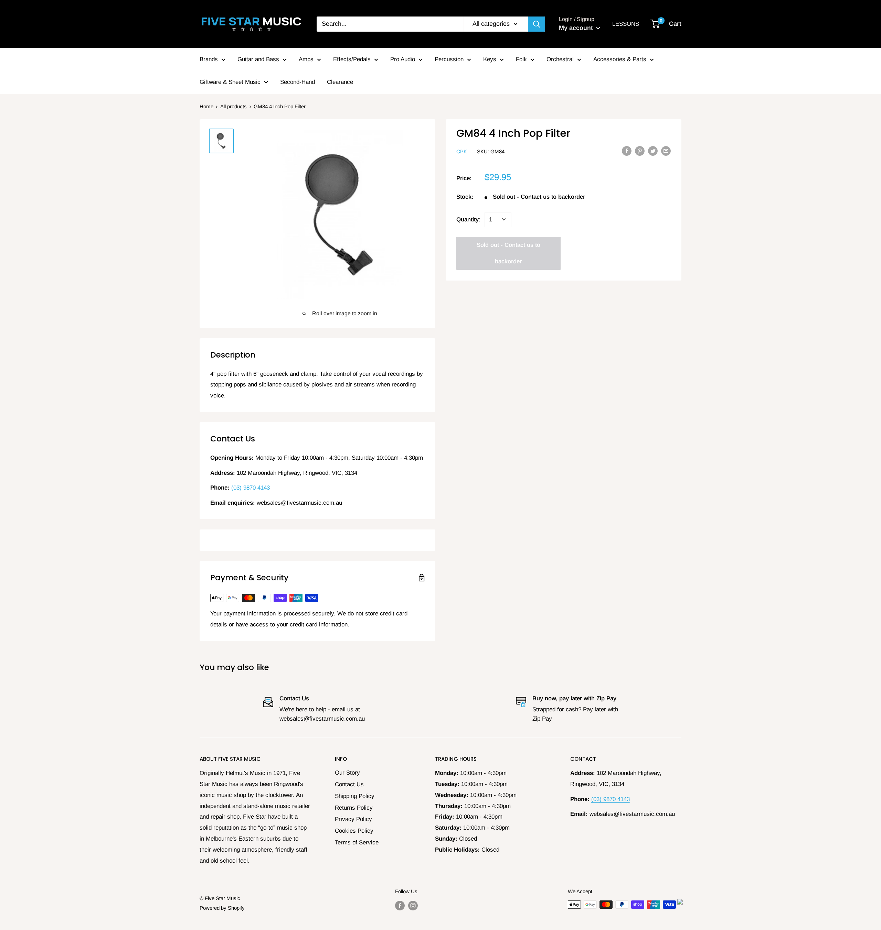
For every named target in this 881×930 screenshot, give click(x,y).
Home (206, 106)
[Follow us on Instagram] (413, 905)
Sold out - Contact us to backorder (508, 252)
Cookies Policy (354, 831)
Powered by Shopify (222, 908)
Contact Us (349, 784)
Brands (209, 59)
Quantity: (468, 219)
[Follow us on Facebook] (400, 905)
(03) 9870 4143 (250, 487)
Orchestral (560, 59)
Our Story (347, 772)
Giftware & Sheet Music (230, 82)
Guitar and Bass (258, 59)
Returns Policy (354, 808)
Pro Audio (402, 59)
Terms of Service (357, 842)
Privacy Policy (353, 819)
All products (233, 106)
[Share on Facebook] (626, 150)
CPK (461, 151)
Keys (489, 59)
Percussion (449, 59)
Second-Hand (297, 82)
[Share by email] (666, 150)
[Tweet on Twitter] (653, 150)
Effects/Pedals (352, 59)
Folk (521, 59)
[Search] (536, 24)
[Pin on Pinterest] (640, 150)
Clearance (340, 82)
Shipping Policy (354, 796)
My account (577, 27)
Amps (306, 59)
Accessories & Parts (619, 59)
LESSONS (625, 24)
